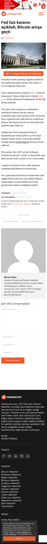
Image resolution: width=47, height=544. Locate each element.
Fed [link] (28, 79)
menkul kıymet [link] (22, 142)
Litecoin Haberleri (10, 488)
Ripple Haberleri (9, 477)
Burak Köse (10, 277)
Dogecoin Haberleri (11, 486)
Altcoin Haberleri (9, 491)
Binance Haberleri (10, 480)
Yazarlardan (7, 506)
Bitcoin (33, 93)
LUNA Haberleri (9, 494)
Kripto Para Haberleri (32, 221)
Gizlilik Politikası (9, 438)
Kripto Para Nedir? (10, 519)
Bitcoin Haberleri (11, 221)
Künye (4, 435)
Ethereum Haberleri (11, 474)
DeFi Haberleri (8, 503)
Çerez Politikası (23, 532)
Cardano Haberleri (10, 483)
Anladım (19, 538)
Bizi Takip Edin (23, 73)
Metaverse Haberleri (11, 500)
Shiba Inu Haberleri (11, 497)
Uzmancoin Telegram (22, 203)
